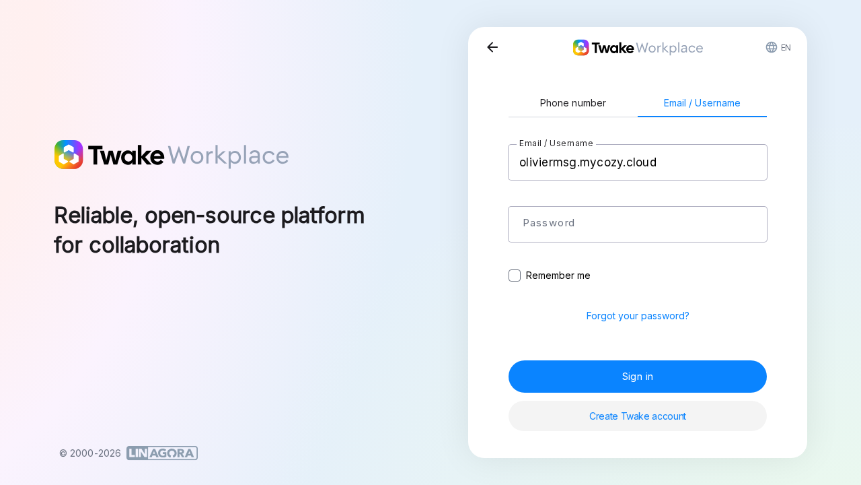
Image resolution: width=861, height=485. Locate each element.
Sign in (637, 376)
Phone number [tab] (573, 102)
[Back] (492, 47)
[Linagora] (162, 453)
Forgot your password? (638, 315)
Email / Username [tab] (702, 102)
